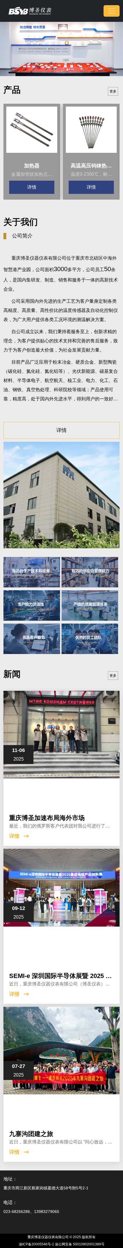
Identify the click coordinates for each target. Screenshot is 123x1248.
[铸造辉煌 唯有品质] (61, 48)
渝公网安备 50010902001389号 (79, 1244)
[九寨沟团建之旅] (61, 1065)
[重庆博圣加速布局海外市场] (61, 749)
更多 (113, 91)
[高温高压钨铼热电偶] (91, 132)
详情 (31, 187)
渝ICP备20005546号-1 (36, 1244)
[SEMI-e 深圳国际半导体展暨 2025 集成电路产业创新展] (61, 907)
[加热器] (31, 132)
